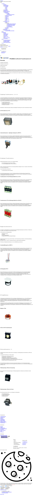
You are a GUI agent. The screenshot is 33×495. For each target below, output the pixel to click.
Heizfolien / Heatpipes (7, 11)
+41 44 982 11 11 (24, 441)
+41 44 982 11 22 (24, 442)
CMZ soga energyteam (9, 15)
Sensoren (5, 4)
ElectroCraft (7, 16)
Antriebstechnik (6, 12)
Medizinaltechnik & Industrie (11, 24)
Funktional (3, 486)
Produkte (3, 3)
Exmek (6, 17)
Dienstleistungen (6, 33)
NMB (6, 19)
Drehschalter (5, 29)
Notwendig (3, 485)
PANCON (7, 28)
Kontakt (1, 427)
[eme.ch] (1, 0)
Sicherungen (2, 418)
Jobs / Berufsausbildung (3, 428)
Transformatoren (6, 10)
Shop (2, 31)
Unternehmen (4, 32)
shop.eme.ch (3, 52)
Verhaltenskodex (6, 36)
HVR (6, 8)
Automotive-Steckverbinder (11, 25)
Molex (6, 22)
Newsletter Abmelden (7, 40)
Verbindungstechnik (6, 21)
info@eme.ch (24, 443)
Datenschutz (2, 431)
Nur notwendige (7, 487)
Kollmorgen (7, 18)
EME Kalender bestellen (7, 42)
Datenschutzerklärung (7, 37)
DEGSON (7, 27)
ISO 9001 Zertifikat (6, 41)
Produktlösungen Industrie (10, 14)
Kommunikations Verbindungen (11, 23)
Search (9, 46)
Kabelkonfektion (6, 5)
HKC (6, 7)
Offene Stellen (6, 34)
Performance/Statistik (9, 485)
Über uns (1, 426)
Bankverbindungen (3, 430)
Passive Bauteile (2, 420)
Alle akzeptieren (3, 487)
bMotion (8, 13)
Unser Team (5, 35)
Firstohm (7, 6)
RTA (6, 20)
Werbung (7, 486)
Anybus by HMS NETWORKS (10, 30)
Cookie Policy (6, 38)
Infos (2, 39)
